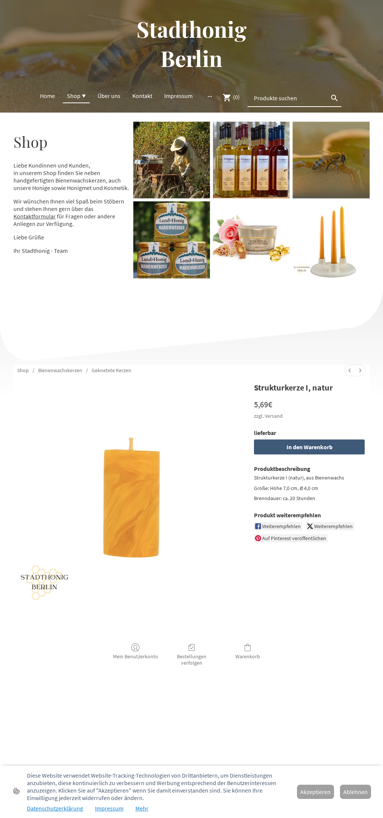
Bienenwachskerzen (60, 370)
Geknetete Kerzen (111, 370)
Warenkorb (247, 656)
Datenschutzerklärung (55, 808)
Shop (23, 370)
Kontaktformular (34, 216)
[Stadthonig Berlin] (191, 79)
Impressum (109, 808)
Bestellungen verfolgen (191, 659)
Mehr (141, 808)
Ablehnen (355, 792)
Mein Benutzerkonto (135, 656)
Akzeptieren (315, 792)
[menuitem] (349, 370)
